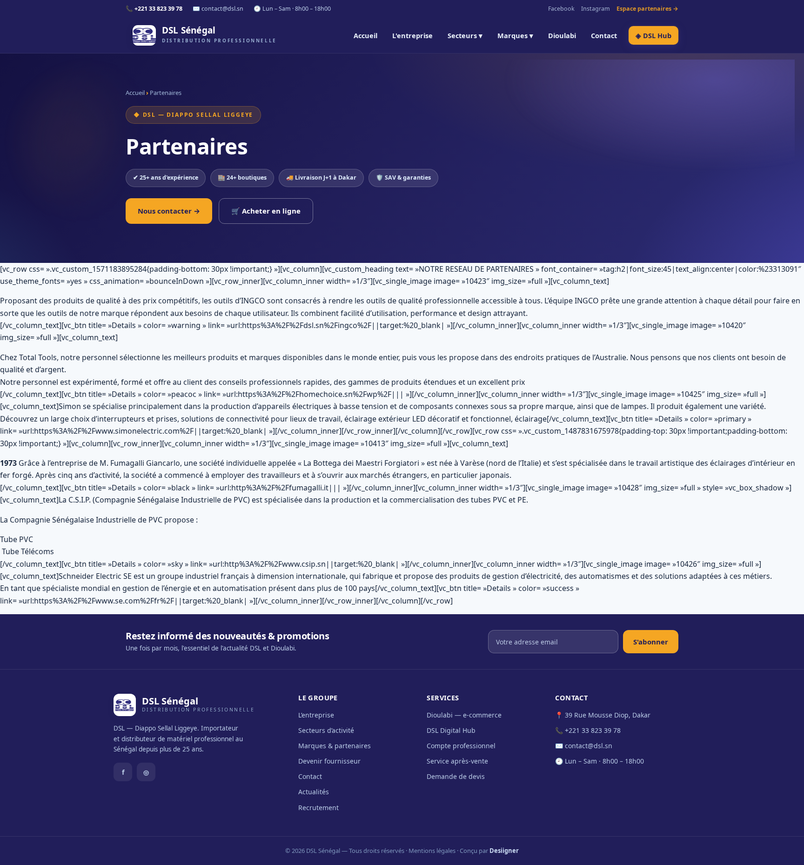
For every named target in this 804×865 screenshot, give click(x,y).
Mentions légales (432, 850)
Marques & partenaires (334, 745)
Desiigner (504, 850)
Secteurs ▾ (465, 35)
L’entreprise (316, 715)
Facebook (561, 9)
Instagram (595, 9)
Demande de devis (456, 776)
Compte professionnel (461, 745)
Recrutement (318, 807)
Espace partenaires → (647, 9)
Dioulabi (562, 35)
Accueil (365, 35)
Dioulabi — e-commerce (464, 715)
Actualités (313, 791)
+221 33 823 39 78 (593, 730)
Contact (604, 35)
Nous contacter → (169, 210)
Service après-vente (457, 761)
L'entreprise (412, 35)
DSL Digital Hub (451, 730)
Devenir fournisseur (329, 761)
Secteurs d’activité (326, 730)
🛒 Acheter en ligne (266, 210)
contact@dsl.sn (588, 745)
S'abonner (650, 641)
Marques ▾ (515, 35)
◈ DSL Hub (653, 35)
